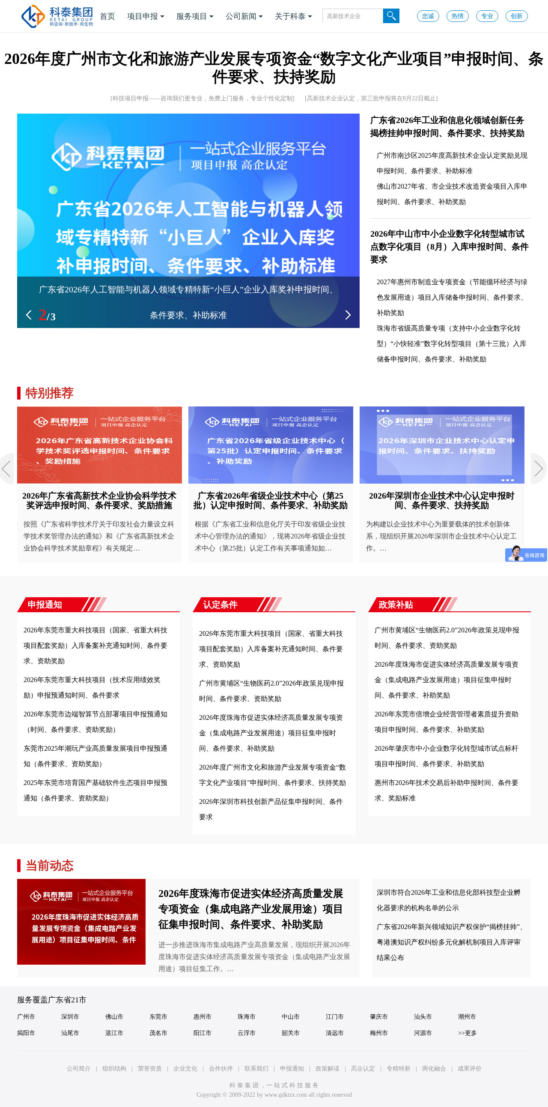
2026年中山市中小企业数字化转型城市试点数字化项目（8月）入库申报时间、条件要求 (449, 246)
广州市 (26, 1017)
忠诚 (428, 16)
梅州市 (379, 1033)
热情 (458, 16)
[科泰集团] (57, 16)
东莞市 (158, 1017)
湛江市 (114, 1033)
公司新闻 (241, 16)
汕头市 (423, 1017)
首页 (107, 16)
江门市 (335, 1017)
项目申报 (142, 16)
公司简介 (79, 1068)
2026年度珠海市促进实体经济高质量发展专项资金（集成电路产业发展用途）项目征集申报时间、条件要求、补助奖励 (271, 733)
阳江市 (202, 1033)
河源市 (423, 1033)
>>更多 (467, 1033)
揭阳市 (26, 1033)
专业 (487, 16)
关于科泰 (290, 16)
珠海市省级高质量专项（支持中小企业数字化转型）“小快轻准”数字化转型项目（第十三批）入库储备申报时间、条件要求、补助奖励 (452, 344)
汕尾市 (70, 1033)
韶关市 (291, 1033)
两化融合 (434, 1068)
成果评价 (470, 1068)
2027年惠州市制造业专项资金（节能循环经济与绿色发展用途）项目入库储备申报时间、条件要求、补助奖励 (452, 297)
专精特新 (399, 1068)
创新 (517, 16)
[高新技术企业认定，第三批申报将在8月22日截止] (371, 98)
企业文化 (185, 1068)
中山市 (291, 1017)
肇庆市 (379, 1017)
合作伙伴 (221, 1068)
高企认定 (363, 1068)
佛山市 (114, 1017)
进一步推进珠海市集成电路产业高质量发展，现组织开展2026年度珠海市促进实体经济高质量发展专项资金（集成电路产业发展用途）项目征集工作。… (254, 956)
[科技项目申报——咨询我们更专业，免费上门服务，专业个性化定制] (202, 98)
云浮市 (247, 1033)
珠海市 (247, 1017)
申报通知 (292, 1068)
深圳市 (70, 1017)
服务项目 (191, 16)
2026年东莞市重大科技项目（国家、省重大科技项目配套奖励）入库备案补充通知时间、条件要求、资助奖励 (95, 645)
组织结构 (114, 1068)
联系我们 (256, 1068)
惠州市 (202, 1017)
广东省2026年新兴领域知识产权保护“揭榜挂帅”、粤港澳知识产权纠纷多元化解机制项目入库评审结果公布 (452, 942)
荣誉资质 (150, 1068)
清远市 (335, 1033)
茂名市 (158, 1033)
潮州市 (467, 1017)
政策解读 (328, 1068)
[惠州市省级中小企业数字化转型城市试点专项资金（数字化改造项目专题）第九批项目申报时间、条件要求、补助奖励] (188, 326)
